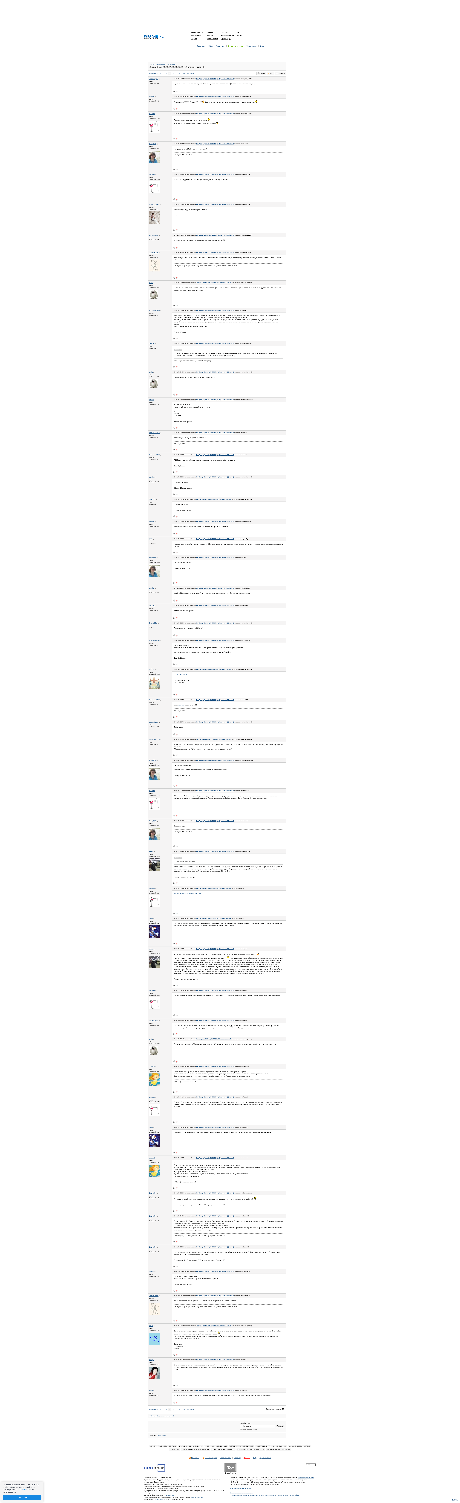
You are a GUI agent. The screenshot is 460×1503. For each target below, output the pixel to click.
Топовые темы (252, 46)
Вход (262, 46)
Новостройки (171, 64)
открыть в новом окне (249, 1429)
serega (164, 1435)
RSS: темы (195, 1458)
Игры (239, 32)
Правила (247, 1458)
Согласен (22, 1497)
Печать (262, 73)
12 (180, 73)
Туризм (210, 32)
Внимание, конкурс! (235, 46)
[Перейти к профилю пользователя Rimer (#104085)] (154, 870)
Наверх (455, 1499)
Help (254, 1458)
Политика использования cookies (241, 1493)
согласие (25, 1490)
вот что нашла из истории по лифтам (187, 893)
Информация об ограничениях (240, 1488)
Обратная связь (265, 1458)
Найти (210, 46)
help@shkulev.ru (159, 1499)
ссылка (181, 705)
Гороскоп (225, 32)
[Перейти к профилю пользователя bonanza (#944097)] (154, 132)
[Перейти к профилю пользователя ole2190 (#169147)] (154, 688)
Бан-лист (237, 1458)
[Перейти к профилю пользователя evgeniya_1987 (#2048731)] (154, 223)
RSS (271, 73)
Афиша (210, 36)
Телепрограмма (227, 36)
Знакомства (196, 36)
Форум (194, 39)
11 (176, 73)
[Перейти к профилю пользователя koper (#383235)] (154, 937)
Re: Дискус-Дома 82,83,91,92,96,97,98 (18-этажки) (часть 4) (215, 78)
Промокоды (226, 39)
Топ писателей (225, 1458)
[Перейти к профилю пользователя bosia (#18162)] (153, 298)
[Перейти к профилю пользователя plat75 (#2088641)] (154, 1344)
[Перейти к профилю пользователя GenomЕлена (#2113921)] (154, 271)
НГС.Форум (153, 64)
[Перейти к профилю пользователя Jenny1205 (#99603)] (154, 163)
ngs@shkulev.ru (170, 1495)
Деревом (282, 73)
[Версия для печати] (174, 91)
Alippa (159, 1435)
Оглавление (201, 46)
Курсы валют (212, 39)
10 (173, 73)
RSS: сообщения (211, 1458)
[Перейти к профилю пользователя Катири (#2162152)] (154, 1378)
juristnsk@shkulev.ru (197, 1497)
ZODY (239, 36)
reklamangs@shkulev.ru (306, 1478)
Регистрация (220, 46)
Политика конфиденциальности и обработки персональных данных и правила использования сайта (264, 1495)
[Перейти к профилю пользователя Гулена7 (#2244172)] (154, 1085)
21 (184, 73)
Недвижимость (197, 32)
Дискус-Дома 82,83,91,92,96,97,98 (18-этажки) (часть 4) (213, 282)
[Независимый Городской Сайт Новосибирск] (154, 37)
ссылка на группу (180, 674)
